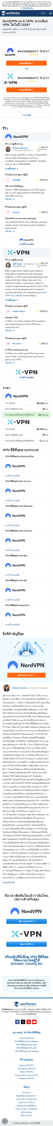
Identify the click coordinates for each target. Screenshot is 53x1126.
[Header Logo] (10, 13)
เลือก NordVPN (25, 921)
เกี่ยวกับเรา (26, 1093)
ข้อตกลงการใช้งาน (26, 1102)
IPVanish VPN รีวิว (26, 1078)
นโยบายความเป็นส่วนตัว (26, 1099)
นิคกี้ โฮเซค (17, 264)
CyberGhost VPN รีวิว (26, 1069)
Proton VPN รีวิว (26, 1072)
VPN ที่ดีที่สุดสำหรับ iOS (26, 1048)
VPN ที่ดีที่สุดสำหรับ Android (26, 1051)
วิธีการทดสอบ (26, 1115)
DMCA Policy (26, 1112)
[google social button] (28, 1022)
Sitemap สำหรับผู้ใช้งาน (26, 1106)
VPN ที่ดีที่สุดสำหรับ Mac (26, 1045)
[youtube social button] (34, 1022)
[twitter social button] (23, 1022)
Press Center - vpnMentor (26, 1109)
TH (43, 13)
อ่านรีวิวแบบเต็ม (26, 244)
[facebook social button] (17, 1022)
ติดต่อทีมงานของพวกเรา (26, 1096)
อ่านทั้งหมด (10, 169)
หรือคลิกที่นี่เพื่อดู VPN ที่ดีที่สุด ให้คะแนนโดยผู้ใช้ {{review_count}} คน (26, 960)
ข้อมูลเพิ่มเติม (25, 63)
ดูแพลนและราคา (26, 675)
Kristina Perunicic (20, 148)
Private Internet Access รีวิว (26, 1075)
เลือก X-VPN (26, 944)
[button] (5, 1121)
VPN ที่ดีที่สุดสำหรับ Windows (26, 1041)
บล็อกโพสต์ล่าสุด (26, 1038)
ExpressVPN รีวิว (26, 1065)
